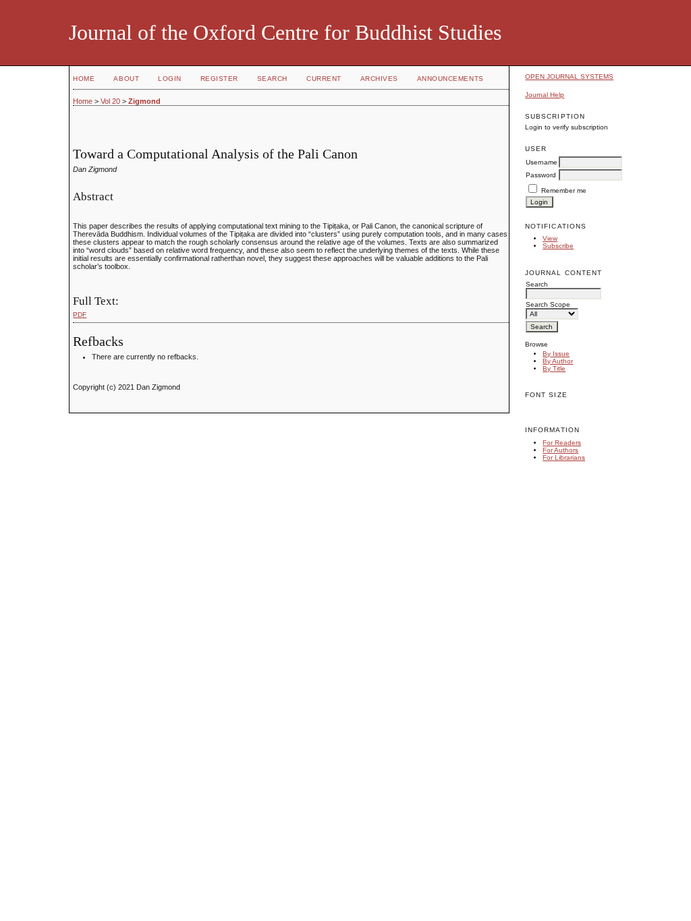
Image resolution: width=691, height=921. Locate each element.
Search (272, 78)
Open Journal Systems (569, 76)
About (126, 78)
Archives (379, 78)
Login (170, 78)
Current (323, 78)
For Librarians (564, 457)
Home (83, 78)
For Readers (562, 442)
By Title (554, 368)
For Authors (560, 450)
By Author (558, 361)
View (550, 238)
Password (541, 175)
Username (541, 162)
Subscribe (558, 245)
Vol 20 (110, 101)
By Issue (556, 353)
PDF (79, 314)
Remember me (563, 190)
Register (219, 78)
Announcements (450, 78)
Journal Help (544, 94)
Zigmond (144, 101)
